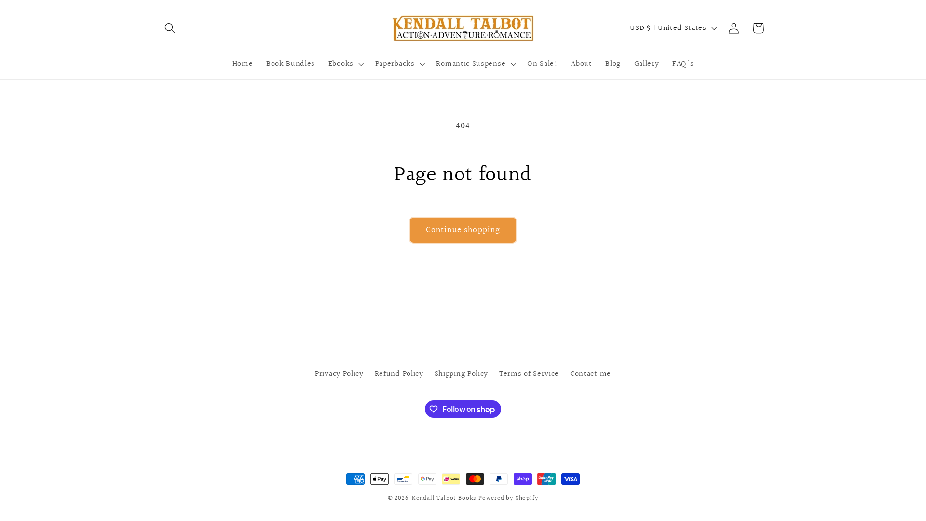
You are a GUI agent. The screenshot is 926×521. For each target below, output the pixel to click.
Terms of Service (529, 374)
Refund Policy (399, 374)
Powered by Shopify (508, 498)
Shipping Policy (461, 374)
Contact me (590, 374)
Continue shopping (463, 229)
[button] (170, 28)
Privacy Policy (339, 374)
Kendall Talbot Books (444, 498)
